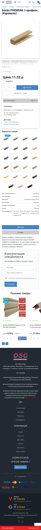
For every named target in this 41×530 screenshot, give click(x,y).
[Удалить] (4, 87)
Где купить (20, 448)
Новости (21, 436)
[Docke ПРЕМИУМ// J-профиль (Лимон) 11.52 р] (6, 177)
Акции (20, 432)
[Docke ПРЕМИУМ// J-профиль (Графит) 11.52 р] (35, 177)
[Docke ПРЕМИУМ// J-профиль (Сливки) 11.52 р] (25, 177)
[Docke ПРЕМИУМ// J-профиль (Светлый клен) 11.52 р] (35, 148)
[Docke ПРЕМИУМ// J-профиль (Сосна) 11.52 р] (25, 158)
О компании (20, 408)
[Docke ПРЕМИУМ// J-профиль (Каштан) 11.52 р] (11, 186)
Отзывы (20, 232)
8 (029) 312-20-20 (20, 458)
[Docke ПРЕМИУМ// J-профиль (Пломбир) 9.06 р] (20, 186)
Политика (20, 416)
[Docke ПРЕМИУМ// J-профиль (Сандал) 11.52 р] (16, 158)
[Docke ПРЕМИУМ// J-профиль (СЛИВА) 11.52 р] (6, 148)
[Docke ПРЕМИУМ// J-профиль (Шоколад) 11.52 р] (30, 186)
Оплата (20, 444)
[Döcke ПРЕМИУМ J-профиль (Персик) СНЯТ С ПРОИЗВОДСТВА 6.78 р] (16, 177)
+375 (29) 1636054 (19, 462)
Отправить (10, 284)
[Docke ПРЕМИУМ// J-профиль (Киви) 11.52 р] (25, 167)
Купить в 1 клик (20, 93)
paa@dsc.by (22, 476)
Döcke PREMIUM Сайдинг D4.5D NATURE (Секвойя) (14, 326)
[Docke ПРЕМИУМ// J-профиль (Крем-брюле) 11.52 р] (35, 167)
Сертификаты (20, 420)
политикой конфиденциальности (26, 278)
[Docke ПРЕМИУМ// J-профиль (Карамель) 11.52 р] (16, 167)
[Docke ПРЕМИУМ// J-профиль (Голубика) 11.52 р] (35, 138)
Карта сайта (20, 451)
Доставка (20, 440)
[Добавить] (13, 87)
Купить (24, 338)
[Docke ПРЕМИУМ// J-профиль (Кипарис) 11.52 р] (25, 148)
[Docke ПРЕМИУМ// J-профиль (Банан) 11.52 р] (35, 158)
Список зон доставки (11, 124)
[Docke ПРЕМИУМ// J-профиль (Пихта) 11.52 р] (6, 158)
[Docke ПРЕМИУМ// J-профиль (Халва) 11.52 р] (25, 138)
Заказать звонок (20, 467)
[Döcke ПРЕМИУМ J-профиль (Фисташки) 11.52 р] (16, 138)
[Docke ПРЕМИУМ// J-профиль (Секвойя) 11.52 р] (16, 148)
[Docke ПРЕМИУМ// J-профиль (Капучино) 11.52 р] (6, 167)
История (21, 412)
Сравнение (33, 528)
